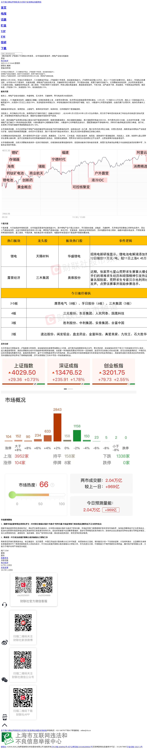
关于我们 (4, 2)
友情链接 (43, 730)
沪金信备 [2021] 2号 (135, 747)
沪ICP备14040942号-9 (60, 747)
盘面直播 (4, 568)
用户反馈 (26, 2)
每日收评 (4, 61)
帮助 (39, 2)
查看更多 (4, 558)
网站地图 (34, 2)
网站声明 (12, 2)
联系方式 (19, 2)
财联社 (3, 747)
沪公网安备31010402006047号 (81, 747)
